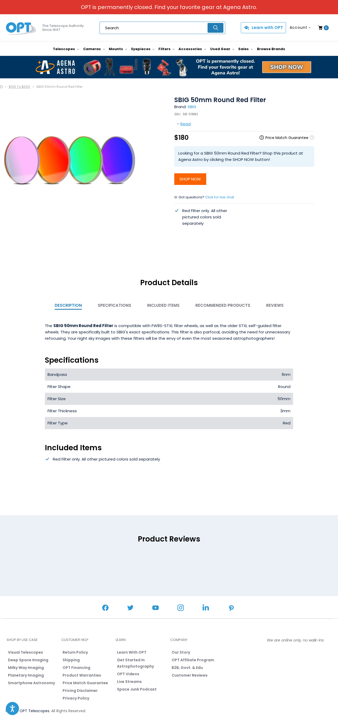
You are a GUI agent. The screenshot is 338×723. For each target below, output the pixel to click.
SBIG (191, 106)
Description (68, 305)
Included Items (163, 305)
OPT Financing (76, 667)
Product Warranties (82, 675)
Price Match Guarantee (85, 683)
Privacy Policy (76, 698)
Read (185, 124)
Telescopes (64, 48)
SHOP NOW (190, 179)
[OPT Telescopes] (21, 28)
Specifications (114, 305)
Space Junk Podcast (137, 689)
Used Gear (220, 48)
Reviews (275, 305)
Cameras (92, 48)
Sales (244, 48)
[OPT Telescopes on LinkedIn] (206, 608)
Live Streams (129, 681)
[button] (12, 708)
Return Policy (75, 652)
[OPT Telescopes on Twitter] (130, 608)
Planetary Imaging (26, 675)
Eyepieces (141, 48)
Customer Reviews (190, 675)
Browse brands (271, 48)
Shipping (71, 660)
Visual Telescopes (25, 652)
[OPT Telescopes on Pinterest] (232, 608)
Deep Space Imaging (28, 660)
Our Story (181, 652)
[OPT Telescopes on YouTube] (155, 608)
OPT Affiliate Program (193, 660)
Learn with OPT (267, 27)
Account (298, 27)
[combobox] (162, 28)
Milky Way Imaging (26, 667)
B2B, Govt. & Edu (187, 667)
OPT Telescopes (34, 711)
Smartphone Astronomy (31, 683)
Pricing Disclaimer (80, 690)
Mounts (116, 48)
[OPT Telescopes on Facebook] (105, 608)
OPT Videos (128, 674)
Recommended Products (222, 305)
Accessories (191, 48)
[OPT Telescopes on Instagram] (180, 608)
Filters (164, 48)
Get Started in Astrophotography (135, 663)
